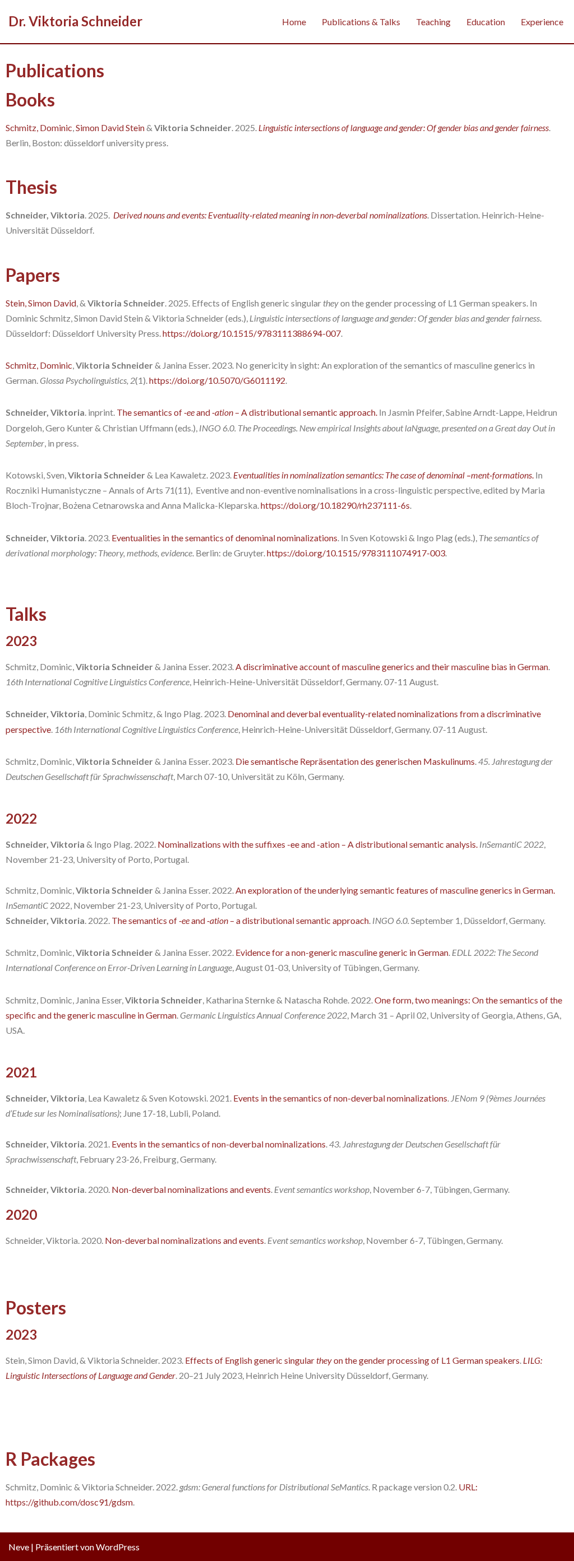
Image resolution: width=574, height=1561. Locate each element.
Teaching (433, 21)
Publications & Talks (361, 21)
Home (294, 21)
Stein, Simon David (41, 303)
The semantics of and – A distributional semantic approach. (247, 412)
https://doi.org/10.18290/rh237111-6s (335, 505)
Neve (18, 1546)
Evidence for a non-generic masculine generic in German (341, 952)
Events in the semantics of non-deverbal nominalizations (340, 1098)
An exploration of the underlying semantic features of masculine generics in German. (394, 890)
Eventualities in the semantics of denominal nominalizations (224, 537)
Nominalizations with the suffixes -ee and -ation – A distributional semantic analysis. (318, 844)
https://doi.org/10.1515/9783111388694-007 (252, 333)
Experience (542, 21)
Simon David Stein (110, 127)
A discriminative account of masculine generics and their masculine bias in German (391, 666)
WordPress (118, 1546)
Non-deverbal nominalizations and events (191, 1189)
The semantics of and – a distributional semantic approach (240, 920)
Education (485, 21)
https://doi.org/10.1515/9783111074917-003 (356, 552)
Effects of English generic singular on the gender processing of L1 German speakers (352, 1360)
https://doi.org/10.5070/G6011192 (216, 380)
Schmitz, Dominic (39, 127)
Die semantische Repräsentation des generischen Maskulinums (355, 761)
